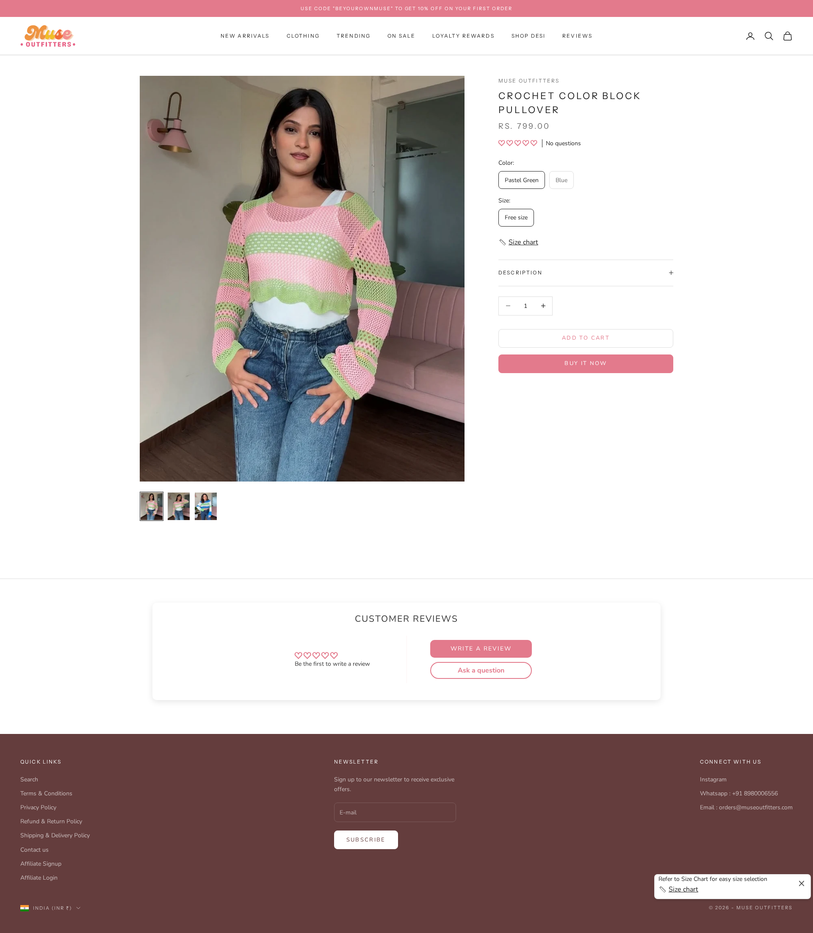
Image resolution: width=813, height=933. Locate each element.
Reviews (577, 36)
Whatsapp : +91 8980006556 (739, 793)
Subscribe (366, 840)
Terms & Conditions (46, 793)
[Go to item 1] (151, 506)
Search (29, 779)
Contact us (34, 850)
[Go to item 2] (179, 506)
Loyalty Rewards (463, 36)
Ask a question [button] (481, 670)
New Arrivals (245, 36)
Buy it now (585, 363)
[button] (518, 143)
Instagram (713, 779)
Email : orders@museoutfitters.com (746, 807)
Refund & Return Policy (51, 821)
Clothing (303, 36)
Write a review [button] (481, 649)
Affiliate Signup (40, 864)
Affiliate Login (39, 878)
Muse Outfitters (528, 81)
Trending (354, 36)
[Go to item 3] (206, 506)
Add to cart (586, 338)
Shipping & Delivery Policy (55, 835)
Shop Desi (528, 36)
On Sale (401, 36)
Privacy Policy (38, 807)
